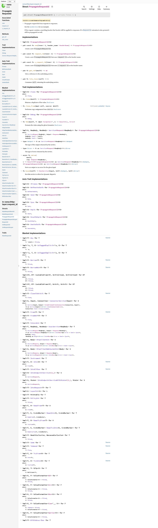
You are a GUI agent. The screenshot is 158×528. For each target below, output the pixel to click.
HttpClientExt (43, 340)
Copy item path (52, 6)
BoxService (43, 171)
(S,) (53, 373)
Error (71, 122)
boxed (28, 171)
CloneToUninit (37, 293)
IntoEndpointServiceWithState (51, 380)
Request (60, 130)
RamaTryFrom (39, 420)
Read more (50, 102)
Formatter (47, 122)
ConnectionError (56, 307)
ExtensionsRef (44, 309)
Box (60, 332)
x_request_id (40, 62)
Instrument (35, 358)
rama (9, 4)
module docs (34, 27)
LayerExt (34, 391)
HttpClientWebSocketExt (47, 349)
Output (30, 141)
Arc (50, 485)
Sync (32, 202)
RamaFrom (37, 406)
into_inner (33, 79)
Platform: (3, 1)
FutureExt (35, 323)
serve (33, 155)
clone (28, 99)
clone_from (30, 106)
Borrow (33, 260)
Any (31, 238)
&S (47, 70)
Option (52, 513)
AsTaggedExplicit (45, 245)
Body (33, 334)
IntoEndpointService (40, 373)
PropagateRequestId (39, 42)
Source (108, 106)
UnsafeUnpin (36, 217)
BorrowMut (35, 267)
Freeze (34, 184)
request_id (37, 4)
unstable (101, 106)
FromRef (33, 316)
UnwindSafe (35, 224)
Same (32, 442)
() (67, 122)
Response (56, 134)
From (32, 312)
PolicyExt (35, 398)
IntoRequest (36, 388)
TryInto (37, 461)
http (28, 4)
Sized (37, 242)
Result (62, 122)
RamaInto (51, 413)
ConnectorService (58, 301)
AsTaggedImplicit (45, 253)
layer (32, 4)
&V (50, 476)
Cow (50, 503)
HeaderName (64, 45)
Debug (32, 114)
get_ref (32, 70)
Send (33, 136)
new (36, 45)
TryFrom (30, 424)
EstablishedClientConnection (55, 305)
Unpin (32, 210)
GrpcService (54, 327)
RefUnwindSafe (37, 187)
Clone (32, 92)
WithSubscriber (37, 520)
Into (48, 307)
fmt (27, 122)
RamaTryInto (52, 428)
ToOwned (33, 446)
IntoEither (35, 369)
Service (52, 130)
